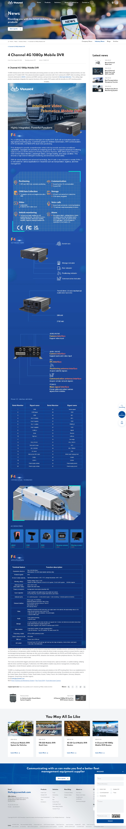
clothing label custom (99, 826)
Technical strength (80, 801)
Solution (55, 789)
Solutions (57, 2)
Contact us (85, 2)
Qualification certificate (79, 798)
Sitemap (68, 817)
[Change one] (116, 816)
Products (47, 2)
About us (75, 2)
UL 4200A (61, 826)
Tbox (42, 799)
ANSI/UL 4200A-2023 (70, 826)
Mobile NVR (78, 824)
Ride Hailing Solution (58, 806)
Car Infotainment (45, 797)
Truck (54, 792)
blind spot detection (65, 77)
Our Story (78, 792)
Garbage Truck (57, 804)
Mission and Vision (80, 794)
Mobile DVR (44, 794)
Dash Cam (43, 792)
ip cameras (23, 826)
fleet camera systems (33, 826)
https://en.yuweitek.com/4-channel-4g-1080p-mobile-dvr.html (35, 686)
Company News (87, 41)
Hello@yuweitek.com (19, 792)
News (66, 2)
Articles (115, 41)
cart (117, 2)
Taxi (54, 797)
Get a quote (14, 29)
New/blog (67, 789)
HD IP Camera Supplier (49, 824)
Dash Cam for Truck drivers (93, 824)
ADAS (23, 77)
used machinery (69, 824)
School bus (55, 794)
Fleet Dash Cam (60, 824)
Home (39, 2)
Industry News (22, 41)
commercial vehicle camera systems (48, 826)
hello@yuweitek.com (18, 678)
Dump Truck (56, 801)
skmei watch (89, 826)
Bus (53, 799)
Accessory (43, 801)
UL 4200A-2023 (80, 826)
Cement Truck (56, 808)
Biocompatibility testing (26, 824)
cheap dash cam (38, 824)
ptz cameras (15, 826)
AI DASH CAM (15, 824)
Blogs (109, 41)
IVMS (84, 824)
